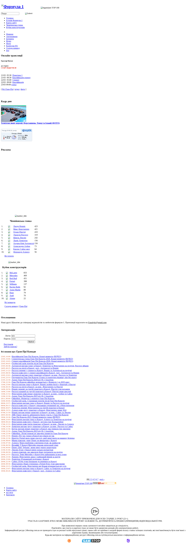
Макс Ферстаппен (21, 229)
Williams (13, 284)
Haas (12, 293)
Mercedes (13, 275)
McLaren (13, 273)
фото (23, 89)
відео (17, 89)
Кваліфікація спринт (21, 77)
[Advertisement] (78, 182)
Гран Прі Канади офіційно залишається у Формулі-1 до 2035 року (41, 382)
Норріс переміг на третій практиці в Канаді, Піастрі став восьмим (41, 389)
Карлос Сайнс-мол (21, 249)
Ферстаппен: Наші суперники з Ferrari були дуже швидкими (38, 464)
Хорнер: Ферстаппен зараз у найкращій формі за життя (36, 457)
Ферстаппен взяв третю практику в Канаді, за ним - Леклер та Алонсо (43, 424)
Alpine (12, 298)
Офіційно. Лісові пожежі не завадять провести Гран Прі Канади (40, 433)
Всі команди (10, 302)
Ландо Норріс (19, 226)
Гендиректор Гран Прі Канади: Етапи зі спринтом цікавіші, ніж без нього (44, 377)
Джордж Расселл (20, 235)
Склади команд (11, 306)
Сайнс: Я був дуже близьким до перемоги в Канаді (34, 461)
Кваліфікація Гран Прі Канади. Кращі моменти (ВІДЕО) (36, 356)
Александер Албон (21, 246)
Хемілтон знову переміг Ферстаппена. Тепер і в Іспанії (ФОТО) (30, 123)
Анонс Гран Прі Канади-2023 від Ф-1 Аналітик (33, 431)
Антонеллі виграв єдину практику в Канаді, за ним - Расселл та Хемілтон (44, 375)
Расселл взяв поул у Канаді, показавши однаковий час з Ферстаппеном (43, 405)
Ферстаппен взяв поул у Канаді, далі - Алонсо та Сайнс (36, 471)
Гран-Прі (23, 306)
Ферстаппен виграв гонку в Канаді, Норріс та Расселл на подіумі (40, 403)
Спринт (15, 80)
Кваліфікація (18, 82)
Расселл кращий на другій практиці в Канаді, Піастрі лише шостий (41, 391)
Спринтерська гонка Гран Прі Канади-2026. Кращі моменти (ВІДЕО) (42, 359)
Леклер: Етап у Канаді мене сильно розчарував (32, 450)
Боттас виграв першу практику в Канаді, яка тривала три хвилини (41, 429)
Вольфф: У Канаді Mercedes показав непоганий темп (35, 445)
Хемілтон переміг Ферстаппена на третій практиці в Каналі (38, 408)
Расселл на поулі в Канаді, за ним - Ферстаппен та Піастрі (37, 387)
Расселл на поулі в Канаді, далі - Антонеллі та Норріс (35, 368)
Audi (12, 295)
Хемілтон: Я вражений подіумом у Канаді (30, 459)
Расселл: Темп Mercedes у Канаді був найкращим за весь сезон (39, 454)
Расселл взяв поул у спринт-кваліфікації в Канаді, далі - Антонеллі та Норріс (45, 373)
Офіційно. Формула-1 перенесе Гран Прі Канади (33, 398)
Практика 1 (17, 75)
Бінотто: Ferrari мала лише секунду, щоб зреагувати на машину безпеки (43, 438)
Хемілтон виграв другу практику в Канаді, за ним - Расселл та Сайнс (42, 426)
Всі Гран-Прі (7, 89)
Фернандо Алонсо (21, 252)
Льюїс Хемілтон (20, 240)
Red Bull (13, 278)
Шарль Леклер (19, 238)
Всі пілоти (9, 256)
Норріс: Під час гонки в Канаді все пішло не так (33, 436)
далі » (101, 479)
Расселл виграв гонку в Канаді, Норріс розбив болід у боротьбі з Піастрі (43, 384)
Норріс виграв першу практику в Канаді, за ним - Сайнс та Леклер (41, 412)
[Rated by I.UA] (98, 483)
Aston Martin (15, 290)
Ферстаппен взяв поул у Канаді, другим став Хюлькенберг (38, 422)
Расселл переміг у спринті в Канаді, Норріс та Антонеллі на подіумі (42, 370)
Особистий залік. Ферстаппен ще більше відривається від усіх (39, 466)
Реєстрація (8, 344)
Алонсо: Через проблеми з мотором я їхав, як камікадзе (36, 443)
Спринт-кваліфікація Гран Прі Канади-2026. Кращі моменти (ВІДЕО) (42, 361)
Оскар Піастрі (19, 232)
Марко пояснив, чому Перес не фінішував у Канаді (34, 440)
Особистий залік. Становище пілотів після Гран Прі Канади (38, 401)
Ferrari (12, 281)
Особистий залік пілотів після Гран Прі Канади (33, 363)
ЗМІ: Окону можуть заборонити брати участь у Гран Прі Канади (40, 415)
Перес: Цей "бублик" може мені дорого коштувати (34, 447)
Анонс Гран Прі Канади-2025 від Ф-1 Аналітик (33, 396)
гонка (13, 84)
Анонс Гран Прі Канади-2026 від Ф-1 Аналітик (33, 380)
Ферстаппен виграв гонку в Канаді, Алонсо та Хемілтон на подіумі (41, 419)
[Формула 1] (12, 6)
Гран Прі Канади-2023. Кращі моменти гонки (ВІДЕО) (36, 417)
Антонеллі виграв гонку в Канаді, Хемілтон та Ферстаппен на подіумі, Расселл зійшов (50, 366)
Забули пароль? (10, 347)
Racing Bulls (15, 287)
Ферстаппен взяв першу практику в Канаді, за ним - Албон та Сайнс (42, 394)
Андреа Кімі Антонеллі (23, 243)
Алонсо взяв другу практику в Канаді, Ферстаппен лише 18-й (39, 410)
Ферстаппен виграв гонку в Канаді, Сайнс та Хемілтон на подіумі (41, 468)
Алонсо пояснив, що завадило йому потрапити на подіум (37, 452)
